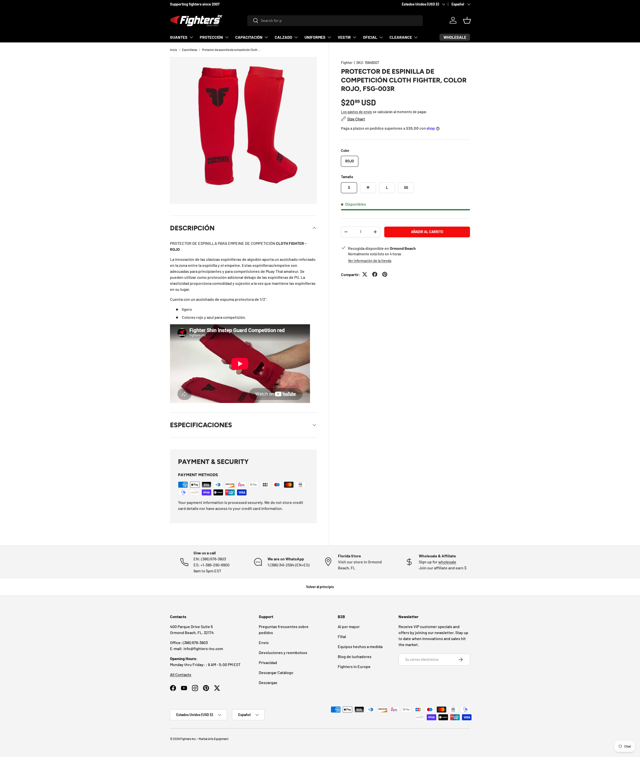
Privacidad (268, 662)
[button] (467, 20)
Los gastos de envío (356, 112)
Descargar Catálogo (276, 672)
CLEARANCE (401, 37)
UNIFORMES (315, 37)
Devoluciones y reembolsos (283, 652)
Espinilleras (189, 49)
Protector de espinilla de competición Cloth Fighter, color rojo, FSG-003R (232, 49)
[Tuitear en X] (365, 274)
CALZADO (283, 37)
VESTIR (344, 37)
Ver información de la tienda (369, 260)
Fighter (346, 62)
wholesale (447, 561)
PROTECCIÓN (211, 37)
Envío (264, 642)
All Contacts (180, 674)
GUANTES (179, 37)
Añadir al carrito (427, 231)
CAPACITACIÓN (248, 37)
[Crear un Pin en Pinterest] (385, 274)
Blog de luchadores (355, 656)
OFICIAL (370, 37)
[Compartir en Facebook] (375, 274)
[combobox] (335, 20)
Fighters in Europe (354, 666)
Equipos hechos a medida (360, 646)
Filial (342, 636)
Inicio (173, 49)
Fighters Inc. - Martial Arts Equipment (204, 739)
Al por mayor (349, 626)
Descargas (268, 682)
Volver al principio (320, 587)
